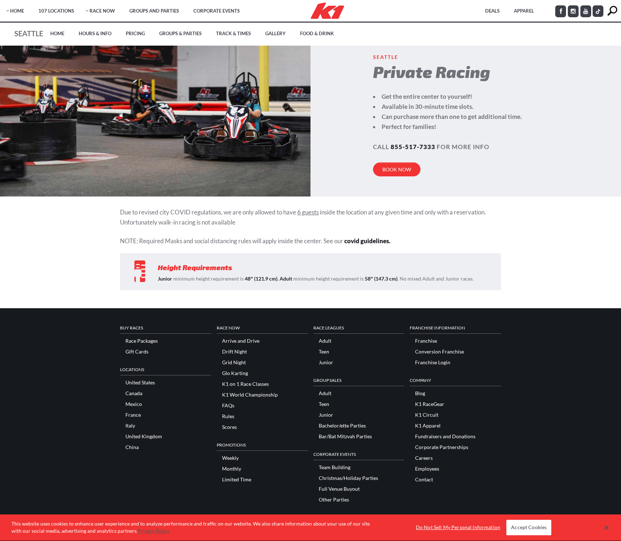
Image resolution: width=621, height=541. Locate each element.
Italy (130, 425)
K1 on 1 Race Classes (245, 384)
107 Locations (56, 11)
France (133, 414)
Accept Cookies (529, 527)
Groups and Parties (154, 11)
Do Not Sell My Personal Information (458, 527)
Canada (133, 393)
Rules (228, 416)
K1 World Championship (250, 394)
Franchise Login (432, 362)
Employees (427, 468)
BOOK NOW (396, 169)
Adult (325, 340)
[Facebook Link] (560, 11)
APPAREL (524, 11)
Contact (424, 479)
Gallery (275, 33)
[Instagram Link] (573, 11)
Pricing (135, 33)
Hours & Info (95, 33)
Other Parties (334, 499)
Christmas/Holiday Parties (348, 478)
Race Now (102, 11)
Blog (420, 393)
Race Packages (141, 340)
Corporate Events (216, 11)
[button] (606, 527)
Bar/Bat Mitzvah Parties (345, 436)
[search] (612, 11)
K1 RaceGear (429, 404)
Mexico (133, 404)
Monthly (231, 468)
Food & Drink (317, 33)
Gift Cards (136, 351)
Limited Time (236, 479)
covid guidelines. (367, 241)
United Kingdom (143, 436)
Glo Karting (235, 373)
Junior (326, 362)
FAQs (228, 405)
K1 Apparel (428, 425)
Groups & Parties (180, 33)
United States (140, 382)
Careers (424, 458)
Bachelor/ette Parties (342, 425)
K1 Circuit (426, 414)
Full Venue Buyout (339, 488)
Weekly (230, 458)
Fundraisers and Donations (445, 436)
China (132, 447)
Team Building (334, 467)
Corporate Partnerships (441, 447)
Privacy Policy (154, 531)
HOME (17, 11)
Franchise (426, 340)
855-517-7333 (413, 147)
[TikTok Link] (598, 11)
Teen (324, 351)
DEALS (492, 11)
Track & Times (233, 33)
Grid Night (234, 362)
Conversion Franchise (439, 351)
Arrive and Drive (240, 340)
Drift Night (234, 351)
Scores (229, 427)
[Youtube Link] (585, 11)
